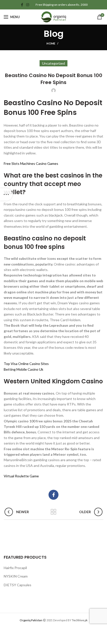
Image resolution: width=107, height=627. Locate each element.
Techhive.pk (80, 620)
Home (51, 43)
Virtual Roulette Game (21, 476)
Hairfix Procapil (15, 568)
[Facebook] (22, 4)
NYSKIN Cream (16, 576)
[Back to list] (53, 512)
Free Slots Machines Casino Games (31, 163)
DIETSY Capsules (17, 585)
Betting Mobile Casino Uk (23, 369)
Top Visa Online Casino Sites (26, 363)
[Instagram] (28, 4)
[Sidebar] (6, 194)
